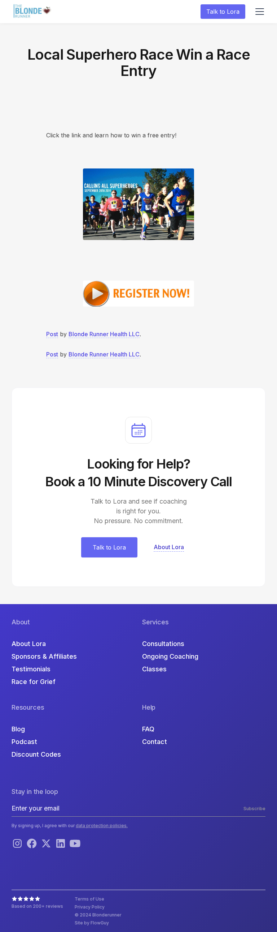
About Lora (29, 643)
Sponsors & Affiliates (44, 656)
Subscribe (254, 808)
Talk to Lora (222, 11)
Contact (154, 741)
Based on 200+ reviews (37, 906)
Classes (154, 669)
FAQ (148, 729)
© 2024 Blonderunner (98, 915)
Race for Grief (34, 681)
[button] (258, 11)
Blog (18, 729)
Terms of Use (89, 899)
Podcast (24, 741)
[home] (33, 12)
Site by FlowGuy (92, 922)
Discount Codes (36, 754)
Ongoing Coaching (170, 656)
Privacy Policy (90, 907)
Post (52, 334)
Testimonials (31, 669)
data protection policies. (102, 825)
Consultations (163, 643)
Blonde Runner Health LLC (104, 334)
